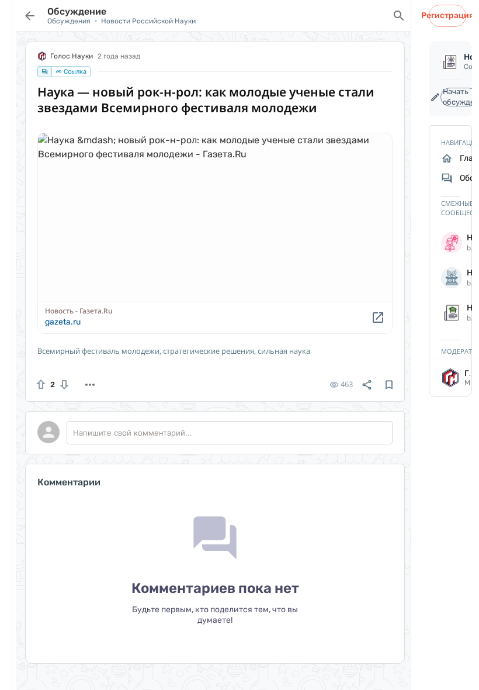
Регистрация (447, 15)
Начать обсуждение (460, 97)
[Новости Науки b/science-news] (450, 242)
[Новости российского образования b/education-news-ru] (450, 312)
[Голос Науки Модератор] (450, 377)
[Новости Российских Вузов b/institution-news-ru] (450, 277)
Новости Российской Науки (148, 21)
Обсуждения (69, 21)
